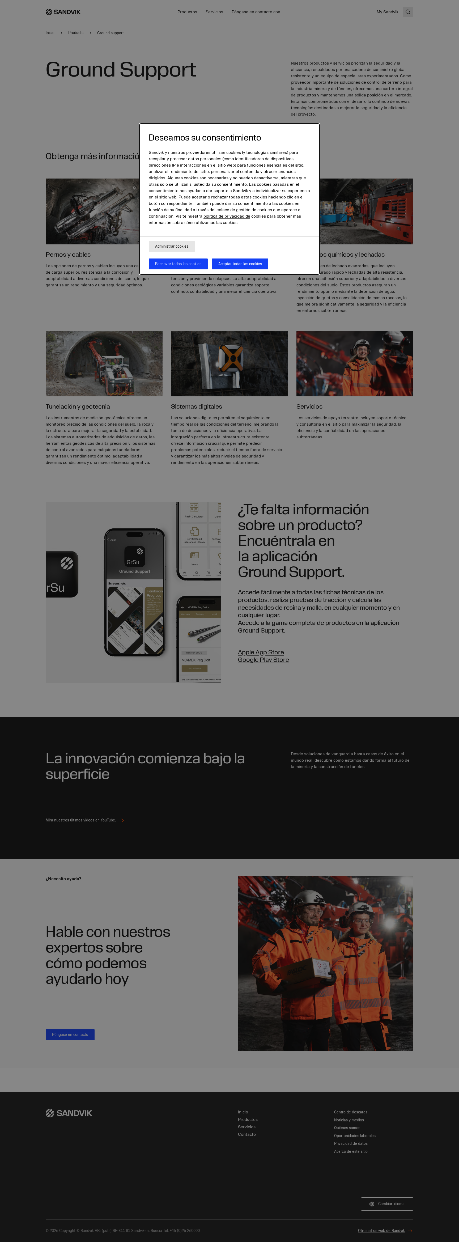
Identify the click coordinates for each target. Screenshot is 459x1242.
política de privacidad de (226, 216)
